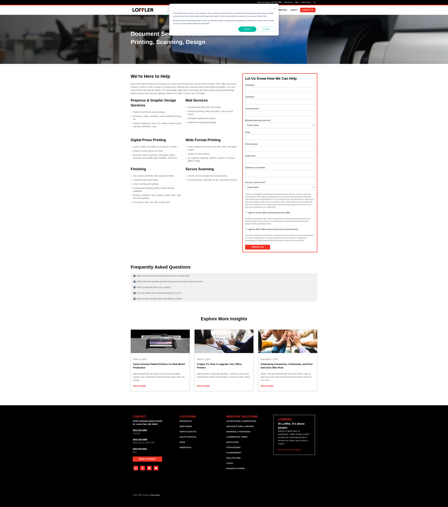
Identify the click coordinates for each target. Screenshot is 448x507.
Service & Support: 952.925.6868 (269, 2)
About (293, 10)
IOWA (182, 442)
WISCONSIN (186, 426)
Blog (297, 2)
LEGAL (229, 463)
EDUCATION (232, 442)
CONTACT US (308, 10)
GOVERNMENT (233, 453)
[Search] (314, 2)
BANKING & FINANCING (238, 431)
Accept (247, 29)
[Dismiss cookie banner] (274, 8)
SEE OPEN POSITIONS (289, 450)
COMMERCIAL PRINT (237, 437)
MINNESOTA (186, 421)
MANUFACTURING (235, 468)
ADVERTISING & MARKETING (241, 421)
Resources (288, 2)
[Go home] (143, 10)
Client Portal (305, 2)
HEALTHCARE (233, 458)
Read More (139, 386)
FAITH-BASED (233, 447)
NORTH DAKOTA (188, 431)
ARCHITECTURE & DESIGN (240, 426)
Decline (266, 29)
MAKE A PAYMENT (147, 459)
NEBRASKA (185, 447)
